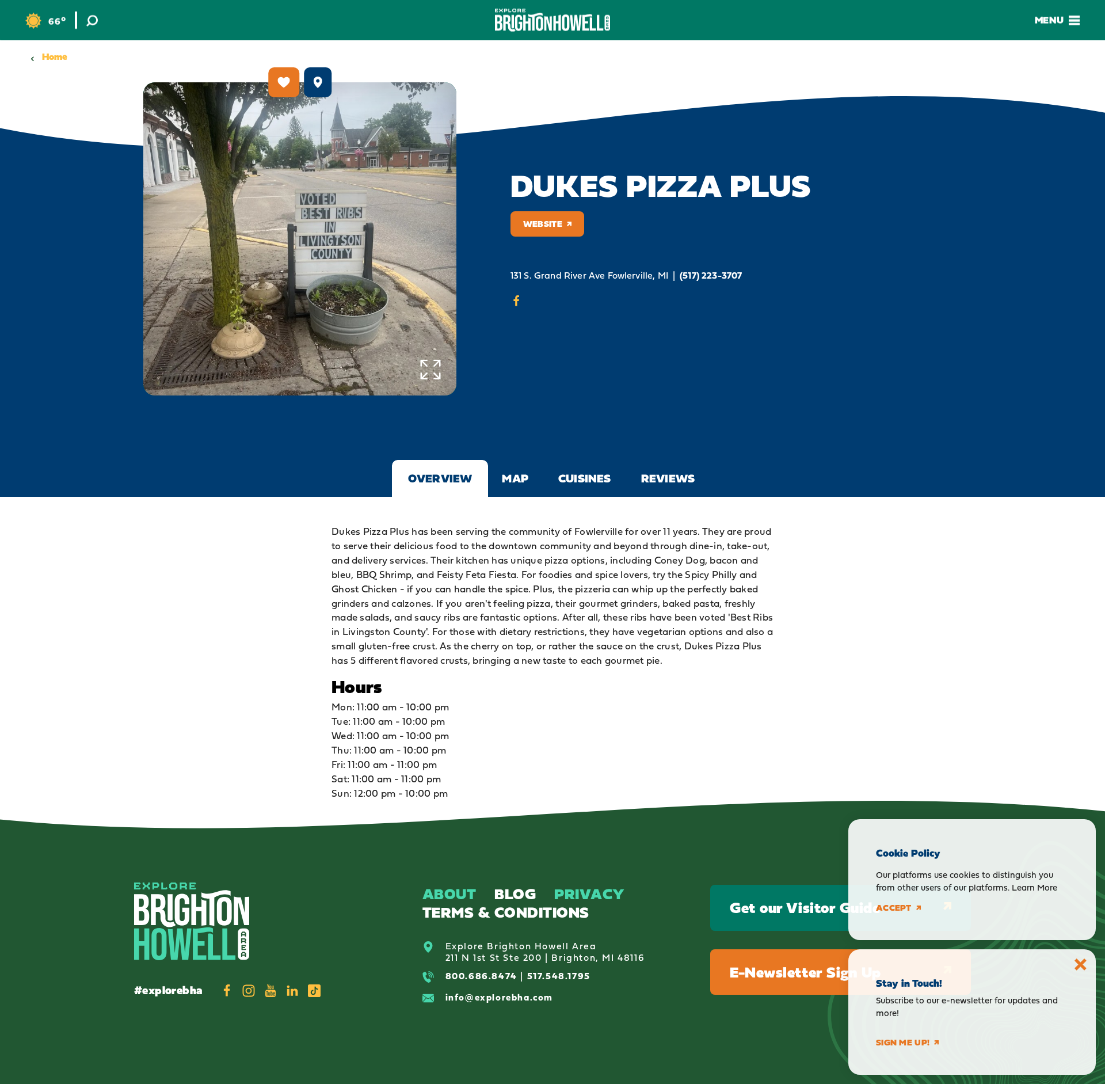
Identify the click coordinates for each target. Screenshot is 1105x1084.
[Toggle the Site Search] (92, 20)
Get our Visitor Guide (805, 907)
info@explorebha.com (499, 997)
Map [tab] (515, 478)
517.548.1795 (558, 976)
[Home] (552, 20)
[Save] (283, 82)
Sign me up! (902, 1042)
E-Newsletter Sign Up (805, 972)
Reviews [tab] (668, 478)
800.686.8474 (481, 976)
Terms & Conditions (505, 912)
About (449, 894)
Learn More (1034, 887)
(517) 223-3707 (711, 275)
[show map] (318, 82)
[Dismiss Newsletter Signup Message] (1080, 964)
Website (542, 223)
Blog (515, 894)
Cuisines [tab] (584, 478)
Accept (894, 907)
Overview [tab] (440, 478)
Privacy (589, 894)
